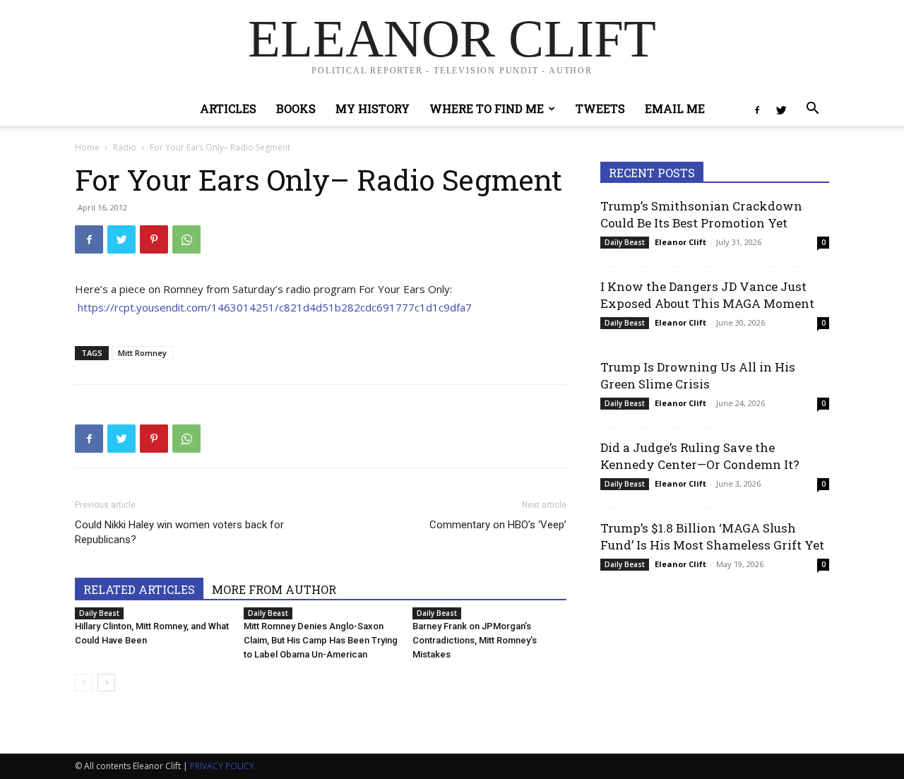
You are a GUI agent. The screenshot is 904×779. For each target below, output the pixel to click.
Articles (228, 108)
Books (296, 108)
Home (87, 147)
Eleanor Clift (680, 242)
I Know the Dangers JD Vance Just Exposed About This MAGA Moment (707, 294)
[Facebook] (757, 109)
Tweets (600, 108)
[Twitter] (781, 109)
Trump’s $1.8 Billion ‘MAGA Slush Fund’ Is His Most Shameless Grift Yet (712, 536)
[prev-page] (84, 682)
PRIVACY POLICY (222, 766)
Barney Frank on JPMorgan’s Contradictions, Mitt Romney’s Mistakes (474, 640)
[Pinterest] (154, 239)
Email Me (675, 108)
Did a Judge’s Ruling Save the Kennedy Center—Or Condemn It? (699, 455)
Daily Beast (99, 613)
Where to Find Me (486, 108)
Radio (124, 147)
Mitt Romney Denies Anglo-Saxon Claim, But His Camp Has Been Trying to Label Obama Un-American (321, 640)
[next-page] (106, 682)
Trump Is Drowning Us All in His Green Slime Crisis (697, 375)
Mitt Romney (142, 352)
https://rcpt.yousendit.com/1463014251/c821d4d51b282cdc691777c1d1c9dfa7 (275, 307)
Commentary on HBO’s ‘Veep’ (497, 524)
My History (372, 108)
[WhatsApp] (186, 239)
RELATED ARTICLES (139, 589)
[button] (812, 110)
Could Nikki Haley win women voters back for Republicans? (179, 532)
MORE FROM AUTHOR (274, 589)
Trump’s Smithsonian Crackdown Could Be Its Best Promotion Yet (701, 214)
